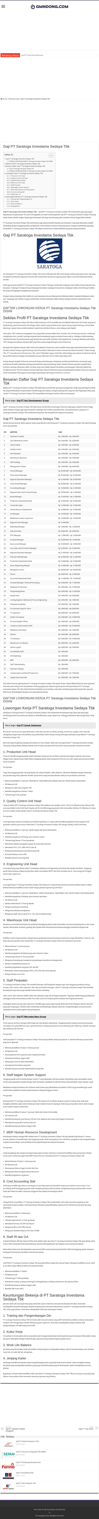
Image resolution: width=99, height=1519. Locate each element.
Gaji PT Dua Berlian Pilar (25, 1473)
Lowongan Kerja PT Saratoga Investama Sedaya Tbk (24, 173)
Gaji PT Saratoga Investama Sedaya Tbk (20, 159)
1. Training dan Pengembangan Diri (20, 199)
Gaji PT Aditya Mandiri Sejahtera (32, 55)
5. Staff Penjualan (14, 185)
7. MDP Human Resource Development (22, 190)
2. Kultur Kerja (13, 201)
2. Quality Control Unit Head (18, 178)
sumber (67, 373)
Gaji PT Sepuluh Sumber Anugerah (15, 1429)
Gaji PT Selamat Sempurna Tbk (27, 1441)
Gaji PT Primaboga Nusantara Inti (28, 1462)
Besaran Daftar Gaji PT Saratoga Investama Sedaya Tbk (25, 166)
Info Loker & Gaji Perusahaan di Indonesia (49, 1509)
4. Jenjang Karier (14, 206)
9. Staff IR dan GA (14, 194)
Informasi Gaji (13, 99)
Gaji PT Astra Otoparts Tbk (26, 1483)
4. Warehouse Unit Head (17, 183)
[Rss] (50, 1512)
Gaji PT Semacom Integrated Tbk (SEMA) (31, 1452)
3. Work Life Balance (15, 204)
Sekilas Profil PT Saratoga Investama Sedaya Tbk (23, 164)
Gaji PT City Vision (86, 1428)
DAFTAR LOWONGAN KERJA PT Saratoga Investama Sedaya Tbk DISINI (31, 161)
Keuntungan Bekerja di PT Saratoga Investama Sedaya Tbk (26, 197)
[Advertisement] (49, 30)
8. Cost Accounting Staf (16, 192)
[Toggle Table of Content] (50, 155)
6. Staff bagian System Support (19, 187)
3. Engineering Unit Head (17, 180)
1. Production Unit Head (17, 176)
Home (4, 99)
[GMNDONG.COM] (49, 6)
